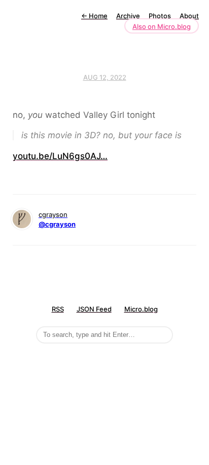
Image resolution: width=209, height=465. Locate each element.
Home (94, 16)
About (189, 16)
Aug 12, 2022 (104, 77)
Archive (128, 16)
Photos (160, 16)
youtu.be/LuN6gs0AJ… (60, 156)
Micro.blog (141, 309)
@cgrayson (57, 224)
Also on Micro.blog (161, 26)
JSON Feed (94, 309)
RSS (58, 309)
